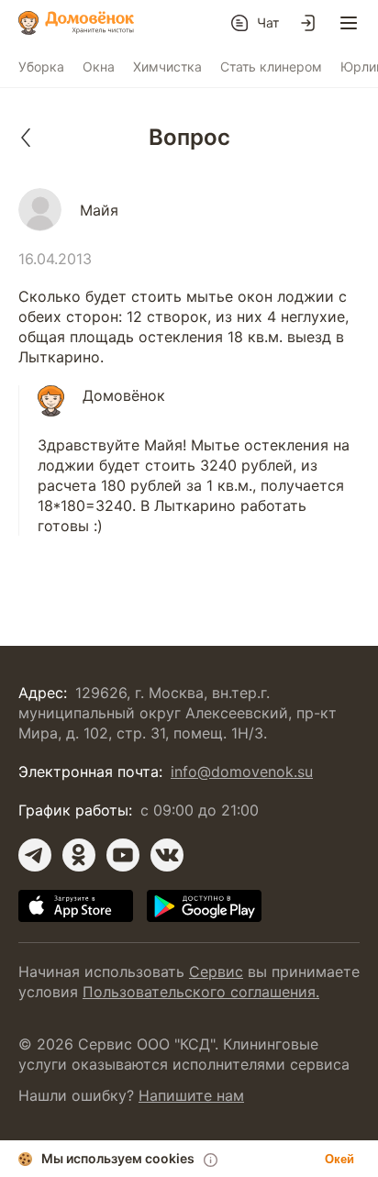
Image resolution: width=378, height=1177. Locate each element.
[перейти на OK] (78, 855)
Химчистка (167, 66)
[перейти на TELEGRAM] (34, 855)
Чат (268, 22)
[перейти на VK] (166, 855)
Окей (339, 1159)
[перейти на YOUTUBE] (122, 855)
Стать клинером (271, 66)
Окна (99, 66)
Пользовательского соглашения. (201, 992)
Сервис (216, 971)
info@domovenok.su (242, 771)
